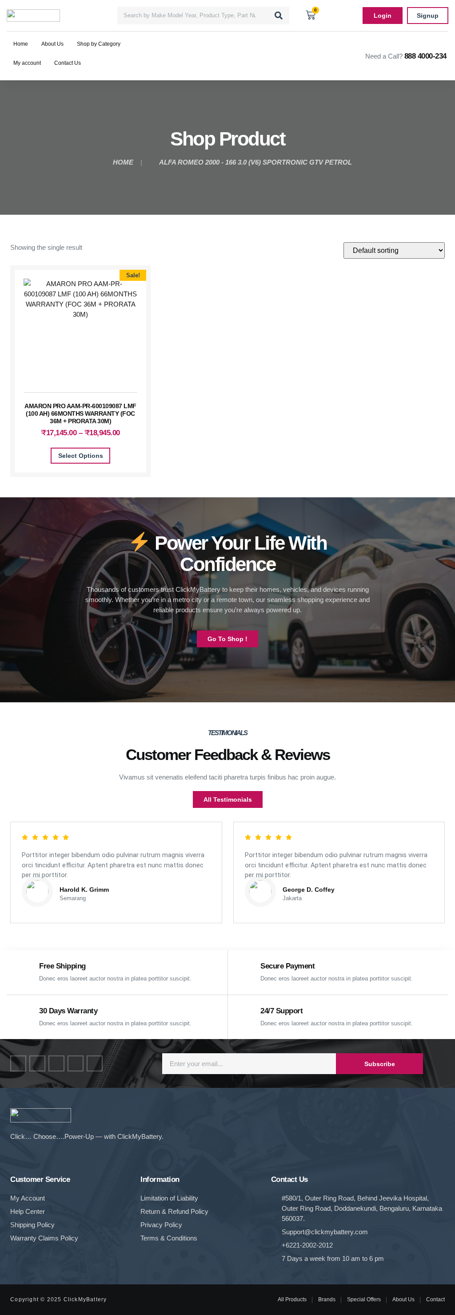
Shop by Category (98, 44)
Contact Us (67, 63)
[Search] (278, 15)
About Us (52, 44)
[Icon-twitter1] (37, 1063)
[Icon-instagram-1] (56, 1063)
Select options (80, 455)
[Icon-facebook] (18, 1063)
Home (20, 44)
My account (27, 63)
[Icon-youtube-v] (95, 1063)
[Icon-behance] (76, 1063)
